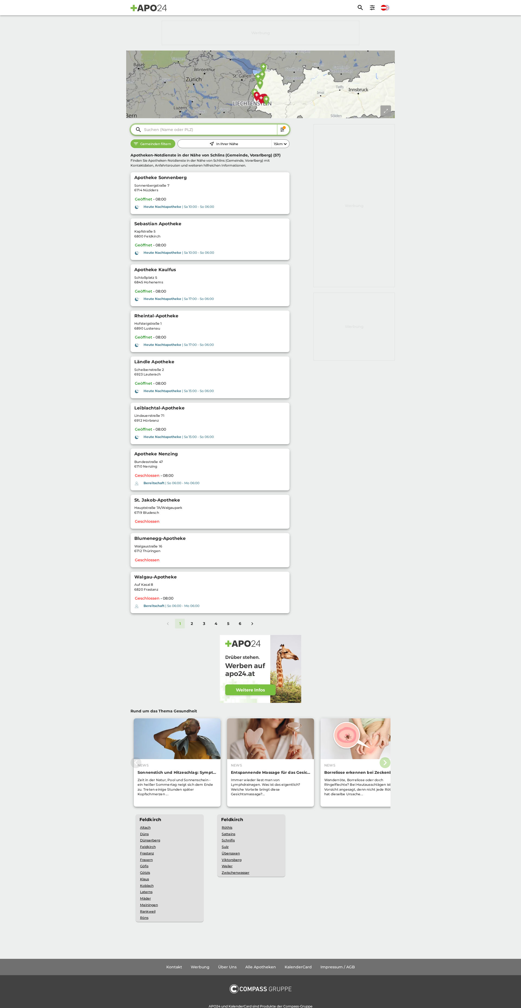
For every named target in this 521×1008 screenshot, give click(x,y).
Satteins (228, 834)
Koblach (147, 886)
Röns (144, 918)
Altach (145, 827)
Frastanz (147, 853)
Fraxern (146, 860)
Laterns (146, 892)
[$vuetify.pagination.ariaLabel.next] (252, 623)
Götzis (145, 873)
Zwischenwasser (235, 873)
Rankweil (147, 911)
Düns (144, 834)
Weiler (227, 866)
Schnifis (228, 840)
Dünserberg (150, 840)
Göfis (144, 866)
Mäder (145, 898)
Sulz (225, 847)
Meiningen (149, 905)
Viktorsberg (232, 860)
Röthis (227, 827)
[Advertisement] (260, 33)
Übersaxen (231, 853)
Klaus (144, 879)
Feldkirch (148, 847)
